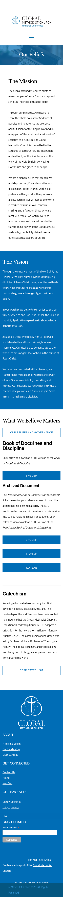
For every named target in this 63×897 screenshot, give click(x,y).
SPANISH (31, 553)
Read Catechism (31, 670)
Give (5, 816)
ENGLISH (31, 475)
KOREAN (31, 567)
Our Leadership (11, 749)
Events (6, 778)
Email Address (11, 827)
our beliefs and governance (31, 432)
